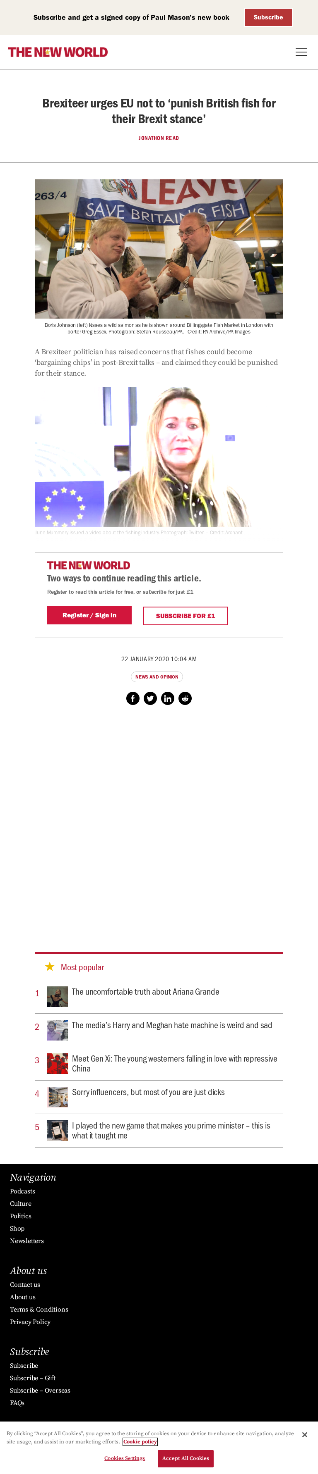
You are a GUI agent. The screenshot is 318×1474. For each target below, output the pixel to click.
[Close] (305, 1435)
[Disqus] (159, 820)
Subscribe (268, 17)
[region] (159, 1448)
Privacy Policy (30, 1322)
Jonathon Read (159, 138)
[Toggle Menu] (301, 52)
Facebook (133, 698)
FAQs (17, 1403)
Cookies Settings (124, 1458)
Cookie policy (140, 1441)
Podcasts (22, 1191)
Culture (20, 1204)
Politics (20, 1216)
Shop (17, 1228)
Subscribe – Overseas (40, 1390)
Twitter (150, 698)
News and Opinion (156, 677)
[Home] (58, 52)
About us (22, 1297)
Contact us (25, 1285)
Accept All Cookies (185, 1458)
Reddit (185, 698)
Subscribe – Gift (32, 1378)
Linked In (167, 698)
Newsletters (27, 1241)
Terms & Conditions (39, 1309)
